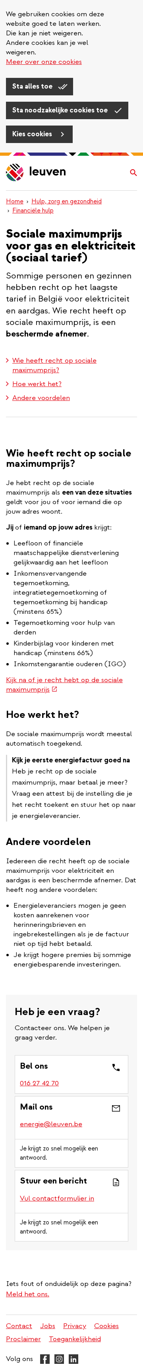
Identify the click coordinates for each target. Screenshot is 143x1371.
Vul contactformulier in (57, 1198)
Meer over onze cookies (44, 61)
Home (14, 201)
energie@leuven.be (51, 1124)
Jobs (47, 1325)
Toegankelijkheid (75, 1339)
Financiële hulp (33, 211)
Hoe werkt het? (37, 384)
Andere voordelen (41, 397)
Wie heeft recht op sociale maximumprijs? (54, 365)
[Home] (36, 173)
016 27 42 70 (39, 1083)
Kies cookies (33, 134)
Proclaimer (23, 1339)
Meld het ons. (27, 1294)
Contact (19, 1325)
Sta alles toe (33, 86)
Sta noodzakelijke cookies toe (60, 110)
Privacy (74, 1325)
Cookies (106, 1325)
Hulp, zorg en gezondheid (66, 201)
